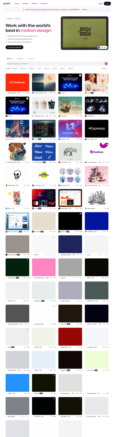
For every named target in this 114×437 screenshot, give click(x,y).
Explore (17, 3)
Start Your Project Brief (15, 47)
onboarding (70, 68)
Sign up (101, 3)
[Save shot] (23, 88)
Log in (107, 3)
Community (43, 3)
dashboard (15, 68)
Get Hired (34, 3)
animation (55, 68)
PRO (18, 92)
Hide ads (74, 93)
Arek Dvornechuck (101, 49)
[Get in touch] (20, 88)
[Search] (106, 63)
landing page (23, 68)
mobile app (31, 68)
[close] (108, 9)
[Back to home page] (6, 4)
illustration (62, 68)
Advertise (79, 93)
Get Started (84, 9)
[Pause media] (63, 47)
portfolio (39, 68)
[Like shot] (26, 88)
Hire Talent (25, 3)
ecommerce (46, 68)
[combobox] (55, 64)
